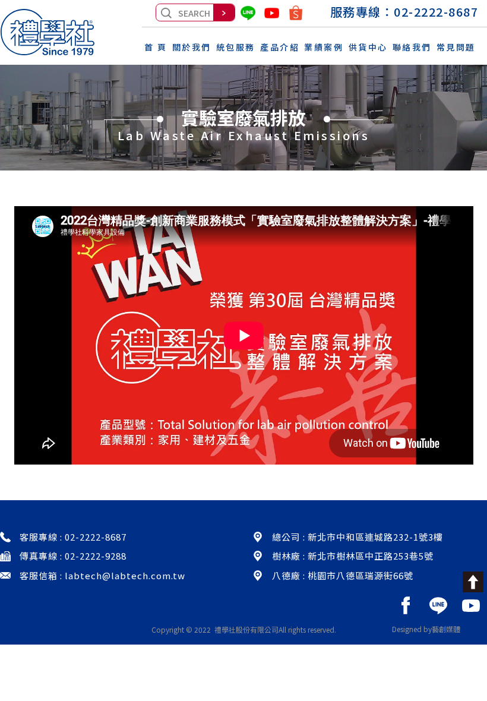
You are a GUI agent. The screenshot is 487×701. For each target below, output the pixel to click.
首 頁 (155, 47)
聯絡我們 (412, 47)
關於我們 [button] (191, 47)
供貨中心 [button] (368, 47)
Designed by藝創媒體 (426, 629)
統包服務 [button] (235, 47)
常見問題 (456, 47)
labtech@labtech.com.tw (125, 575)
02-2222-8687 (436, 11)
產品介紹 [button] (279, 47)
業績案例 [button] (323, 47)
